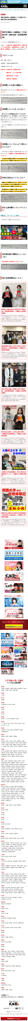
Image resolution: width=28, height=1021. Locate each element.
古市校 (24, 879)
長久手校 (20, 846)
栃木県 (2, 728)
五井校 (9, 756)
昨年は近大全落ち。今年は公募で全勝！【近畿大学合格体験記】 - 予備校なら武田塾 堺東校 (14, 433)
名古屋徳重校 (4, 848)
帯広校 (10, 690)
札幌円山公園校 (13, 688)
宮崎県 (2, 978)
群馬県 (2, 734)
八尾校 (25, 875)
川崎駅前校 (22, 798)
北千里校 (13, 882)
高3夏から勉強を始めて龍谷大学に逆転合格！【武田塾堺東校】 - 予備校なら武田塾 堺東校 (14, 311)
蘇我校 (22, 756)
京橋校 (10, 879)
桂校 (24, 867)
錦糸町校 (17, 764)
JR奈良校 (4, 899)
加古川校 (11, 889)
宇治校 (16, 867)
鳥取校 (3, 908)
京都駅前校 (7, 865)
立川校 (23, 761)
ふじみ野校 (4, 746)
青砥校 (23, 776)
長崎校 (3, 966)
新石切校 (3, 882)
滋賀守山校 (9, 861)
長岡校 (10, 805)
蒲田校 (3, 778)
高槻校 (23, 874)
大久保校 (15, 892)
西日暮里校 (24, 774)
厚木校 (3, 786)
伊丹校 (22, 887)
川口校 (10, 741)
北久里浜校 (13, 795)
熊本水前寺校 (8, 970)
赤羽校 (13, 766)
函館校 (3, 690)
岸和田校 (21, 875)
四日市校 (6, 856)
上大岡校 (16, 791)
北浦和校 (24, 742)
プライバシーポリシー (16, 1011)
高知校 (3, 946)
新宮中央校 (11, 954)
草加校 (20, 742)
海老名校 (3, 796)
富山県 (2, 808)
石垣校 (10, 989)
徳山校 (15, 927)
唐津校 (6, 961)
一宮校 (3, 846)
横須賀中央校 (13, 788)
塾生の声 (3, 14)
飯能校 (14, 744)
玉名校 (13, 970)
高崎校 (3, 736)
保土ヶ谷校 (16, 798)
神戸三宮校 (7, 887)
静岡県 (2, 836)
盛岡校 (3, 699)
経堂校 (8, 780)
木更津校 (24, 752)
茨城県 (2, 721)
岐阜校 (3, 833)
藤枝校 (14, 838)
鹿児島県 (3, 983)
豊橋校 (14, 844)
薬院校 (20, 954)
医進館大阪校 (4, 881)
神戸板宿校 (16, 889)
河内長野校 (24, 877)
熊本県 (2, 969)
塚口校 (6, 892)
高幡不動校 (11, 774)
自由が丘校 (18, 766)
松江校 (3, 913)
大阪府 (2, 872)
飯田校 (16, 828)
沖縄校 (6, 989)
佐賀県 (2, 959)
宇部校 (11, 927)
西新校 (3, 953)
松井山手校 (13, 865)
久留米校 (18, 951)
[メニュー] (25, 6)
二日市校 (14, 953)
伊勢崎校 (15, 736)
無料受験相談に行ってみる (14, 626)
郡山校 (17, 718)
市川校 (3, 751)
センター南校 (21, 793)
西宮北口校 (13, 887)
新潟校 (3, 805)
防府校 (19, 927)
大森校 (16, 773)
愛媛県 (2, 940)
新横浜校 (21, 786)
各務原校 (16, 833)
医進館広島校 (21, 922)
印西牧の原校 (4, 756)
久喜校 (3, 744)
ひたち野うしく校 (5, 725)
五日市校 (15, 922)
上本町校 (12, 875)
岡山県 (2, 916)
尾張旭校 (22, 848)
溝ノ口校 (7, 791)
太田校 (6, 736)
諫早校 (13, 966)
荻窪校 (6, 764)
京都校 (3, 865)
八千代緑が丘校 (18, 754)
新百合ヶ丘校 (19, 795)
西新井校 (3, 781)
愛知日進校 (19, 844)
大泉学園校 (9, 771)
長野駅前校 (7, 828)
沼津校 (10, 838)
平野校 (6, 874)
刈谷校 (3, 844)
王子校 (11, 778)
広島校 (3, 922)
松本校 (3, 828)
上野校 (15, 769)
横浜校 (6, 786)
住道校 (16, 875)
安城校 (9, 848)
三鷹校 (7, 776)
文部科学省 (20, 996)
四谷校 (3, 764)
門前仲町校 (10, 761)
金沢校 (3, 814)
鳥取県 (2, 906)
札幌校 (3, 688)
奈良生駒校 (14, 897)
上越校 (6, 805)
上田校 (12, 828)
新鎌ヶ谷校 (24, 751)
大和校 (18, 788)
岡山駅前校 (9, 918)
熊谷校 (3, 741)
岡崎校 (7, 843)
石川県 (2, 812)
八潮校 (25, 746)
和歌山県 (3, 902)
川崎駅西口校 (8, 800)
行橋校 (6, 954)
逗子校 (8, 795)
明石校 (18, 887)
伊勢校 (10, 856)
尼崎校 (19, 892)
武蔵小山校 (4, 771)
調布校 (23, 766)
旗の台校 (12, 776)
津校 (2, 856)
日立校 (15, 723)
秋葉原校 (3, 776)
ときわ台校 (24, 778)
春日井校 (17, 843)
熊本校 (3, 970)
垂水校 (10, 892)
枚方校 (19, 874)
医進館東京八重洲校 (14, 781)
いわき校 (7, 718)
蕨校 (8, 746)
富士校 (18, 838)
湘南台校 (8, 793)
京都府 (2, 864)
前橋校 (10, 736)
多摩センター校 (20, 771)
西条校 (10, 922)
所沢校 (14, 741)
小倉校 (8, 951)
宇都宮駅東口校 (5, 731)
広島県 (2, 921)
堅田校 (24, 861)
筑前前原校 (8, 956)
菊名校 (3, 800)
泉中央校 (9, 704)
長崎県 (2, 964)
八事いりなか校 (23, 843)
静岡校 (3, 838)
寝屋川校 (7, 875)
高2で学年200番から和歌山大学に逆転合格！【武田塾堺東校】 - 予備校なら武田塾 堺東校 (14, 391)
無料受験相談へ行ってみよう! (14, 1018)
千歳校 (6, 690)
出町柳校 (12, 867)
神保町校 (11, 769)
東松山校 (19, 744)
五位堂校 (20, 897)
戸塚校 (11, 791)
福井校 (3, 819)
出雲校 (6, 913)
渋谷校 (6, 769)
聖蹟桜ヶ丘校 (21, 769)
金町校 (25, 764)
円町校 (3, 867)
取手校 (19, 723)
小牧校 (15, 846)
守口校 (3, 879)
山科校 (25, 865)
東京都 (2, 759)
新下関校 (7, 927)
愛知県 (2, 841)
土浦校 (11, 723)
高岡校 (6, 809)
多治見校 (11, 833)
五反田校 (13, 780)
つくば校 (3, 723)
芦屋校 (3, 889)
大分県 (2, 973)
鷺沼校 (7, 798)
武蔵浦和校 (20, 746)
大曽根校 (11, 846)
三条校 (14, 805)
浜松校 (6, 838)
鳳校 (12, 877)
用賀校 (20, 773)
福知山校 (3, 869)
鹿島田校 (13, 796)
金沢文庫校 (21, 791)
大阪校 (3, 874)
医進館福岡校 (8, 953)
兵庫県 (2, 885)
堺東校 (15, 874)
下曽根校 (3, 956)
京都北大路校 (19, 865)
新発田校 (19, 805)
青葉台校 (22, 788)
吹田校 (19, 877)
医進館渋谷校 (18, 776)
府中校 (12, 773)
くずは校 (10, 881)
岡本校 (3, 892)
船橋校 (11, 752)
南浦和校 (12, 742)
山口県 (2, 925)
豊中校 (3, 875)
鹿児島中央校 (4, 985)
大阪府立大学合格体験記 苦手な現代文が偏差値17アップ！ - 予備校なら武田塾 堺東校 (14, 474)
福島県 (2, 717)
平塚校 (7, 788)
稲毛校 (12, 754)
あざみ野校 (11, 786)
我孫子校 (18, 756)
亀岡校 (20, 867)
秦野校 (16, 793)
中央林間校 (4, 795)
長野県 (2, 827)
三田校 (21, 889)
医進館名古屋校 (11, 851)
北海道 (2, 686)
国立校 (22, 780)
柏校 (11, 751)
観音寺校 (11, 937)
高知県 (2, 944)
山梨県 (2, 822)
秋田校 (3, 709)
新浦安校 (7, 751)
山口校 (3, 927)
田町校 (17, 762)
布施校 (20, 879)
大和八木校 (9, 899)
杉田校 (11, 798)
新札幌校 (7, 688)
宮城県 (2, 702)
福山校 (6, 922)
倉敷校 (14, 918)
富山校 (3, 809)
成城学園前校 (8, 766)
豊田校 (24, 844)
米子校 (6, 908)
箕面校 (15, 877)
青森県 (2, 693)
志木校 (7, 742)
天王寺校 (11, 874)
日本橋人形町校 (5, 774)
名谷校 (23, 892)
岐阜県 (2, 831)
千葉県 (2, 749)
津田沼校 (15, 751)
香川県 (2, 935)
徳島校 (3, 932)
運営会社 (8, 1011)
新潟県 (2, 803)
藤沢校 (16, 786)
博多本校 (13, 951)
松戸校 (7, 752)
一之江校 (7, 778)
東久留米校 (4, 780)
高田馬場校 (4, 762)
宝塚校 (6, 889)
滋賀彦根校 (15, 861)
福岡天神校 (4, 951)
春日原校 (19, 953)
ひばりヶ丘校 (18, 774)
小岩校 (3, 769)
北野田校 (20, 881)
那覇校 (3, 989)
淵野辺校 (22, 796)
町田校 (19, 761)
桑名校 (14, 856)
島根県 (2, 911)
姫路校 (3, 887)
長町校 (13, 704)
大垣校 (6, 833)
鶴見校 (12, 793)
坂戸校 (15, 746)
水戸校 (7, 723)
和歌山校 (3, 903)
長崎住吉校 (18, 966)
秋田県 (2, 707)
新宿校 (8, 762)
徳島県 (2, 930)
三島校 (22, 838)
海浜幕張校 (4, 754)
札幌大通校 (15, 690)
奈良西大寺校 (4, 897)
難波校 (6, 879)
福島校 (3, 718)
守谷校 (23, 723)
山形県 (2, 712)
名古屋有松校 (4, 851)
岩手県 (2, 698)
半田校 (6, 846)
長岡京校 (7, 867)
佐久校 (20, 828)
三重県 (2, 854)
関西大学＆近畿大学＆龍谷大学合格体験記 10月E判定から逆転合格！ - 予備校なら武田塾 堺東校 (14, 515)
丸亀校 (6, 937)
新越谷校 (19, 741)
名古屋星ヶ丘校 (8, 844)
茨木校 (3, 877)
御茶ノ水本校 (4, 761)
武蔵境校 (18, 780)
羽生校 (11, 746)
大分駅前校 (4, 975)
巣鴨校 (3, 766)
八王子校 (22, 762)
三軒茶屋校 (11, 764)
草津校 (20, 861)
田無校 (14, 771)
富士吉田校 (7, 824)
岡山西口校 (4, 918)
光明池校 (8, 882)
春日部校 (3, 742)
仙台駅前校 (4, 704)
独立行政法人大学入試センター (9, 996)
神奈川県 (3, 784)
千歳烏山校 (4, 773)
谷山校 (9, 985)
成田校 (15, 752)
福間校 (13, 956)
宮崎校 (3, 980)
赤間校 (16, 954)
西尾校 (13, 848)
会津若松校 (12, 718)
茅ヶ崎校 (3, 798)
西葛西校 (13, 762)
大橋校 (3, 954)
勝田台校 (3, 752)
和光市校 (24, 744)
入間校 (6, 744)
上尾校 (16, 742)
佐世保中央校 (8, 966)
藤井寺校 (18, 882)
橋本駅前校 (8, 903)
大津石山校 (4, 861)
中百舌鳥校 (23, 882)
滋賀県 (2, 859)
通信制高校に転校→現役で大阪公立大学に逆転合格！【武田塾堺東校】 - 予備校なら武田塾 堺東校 (14, 348)
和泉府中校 (15, 881)
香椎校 (22, 951)
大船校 (17, 796)
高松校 (3, 937)
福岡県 (2, 949)
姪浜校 (23, 953)
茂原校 (8, 754)
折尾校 (24, 954)
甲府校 (3, 824)
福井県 (2, 817)
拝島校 (8, 773)
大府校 (17, 848)
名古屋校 (3, 843)
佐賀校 (3, 961)
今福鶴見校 (15, 879)
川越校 (23, 741)
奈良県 (2, 895)
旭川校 (25, 688)
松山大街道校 (8, 941)
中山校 (3, 791)
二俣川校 (3, 793)
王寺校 (9, 897)
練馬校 (21, 764)
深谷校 (10, 744)
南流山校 (20, 752)
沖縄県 (2, 988)
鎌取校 (13, 756)
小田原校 (3, 788)
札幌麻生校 (20, 688)
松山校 (3, 941)
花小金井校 (22, 781)
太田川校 (12, 843)
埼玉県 (2, 739)
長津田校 (8, 796)
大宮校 (6, 741)
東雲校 (7, 781)
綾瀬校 (15, 778)
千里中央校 (7, 877)
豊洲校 (19, 778)
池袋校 (15, 761)
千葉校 (19, 751)
